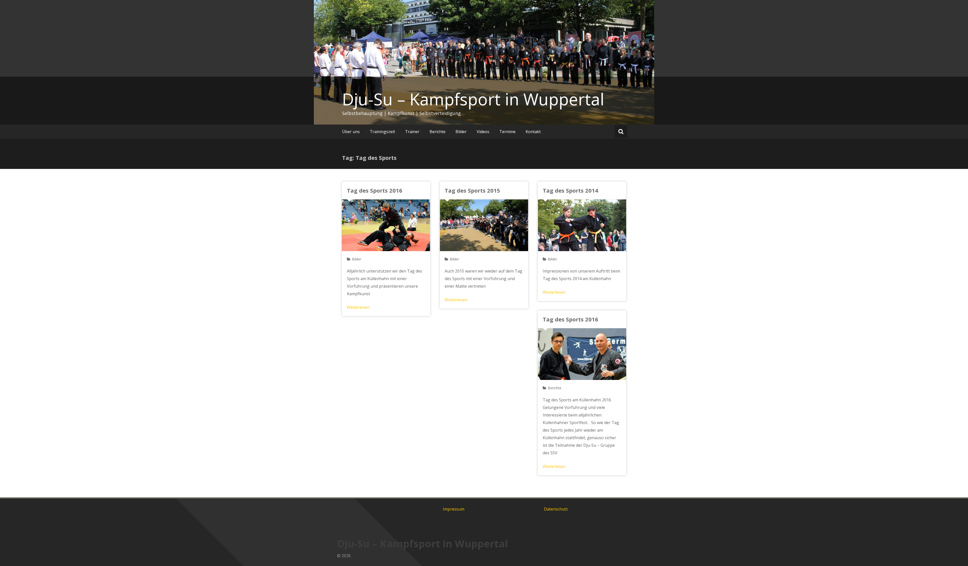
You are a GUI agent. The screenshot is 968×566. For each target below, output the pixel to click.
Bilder (461, 131)
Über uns (351, 131)
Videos (483, 131)
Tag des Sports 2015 (472, 190)
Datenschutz (556, 509)
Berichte (437, 131)
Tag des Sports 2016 (374, 190)
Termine (507, 131)
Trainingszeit (382, 131)
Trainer (412, 131)
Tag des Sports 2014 (570, 190)
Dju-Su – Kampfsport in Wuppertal (473, 99)
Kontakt (533, 131)
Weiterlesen (358, 307)
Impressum (453, 509)
